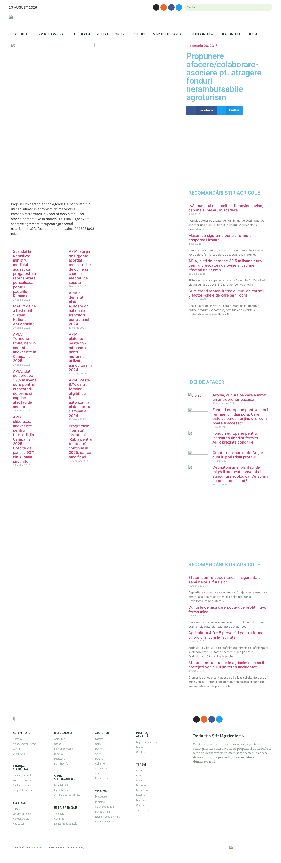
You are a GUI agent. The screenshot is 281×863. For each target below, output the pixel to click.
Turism (252, 34)
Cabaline (100, 763)
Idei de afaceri (81, 34)
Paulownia (59, 758)
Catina (57, 744)
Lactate (99, 739)
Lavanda (58, 753)
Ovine (98, 753)
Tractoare (59, 813)
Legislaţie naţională (146, 742)
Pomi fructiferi (61, 763)
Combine (59, 818)
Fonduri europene (22, 780)
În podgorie (101, 797)
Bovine (98, 748)
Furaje (16, 808)
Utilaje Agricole (230, 34)
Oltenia (140, 805)
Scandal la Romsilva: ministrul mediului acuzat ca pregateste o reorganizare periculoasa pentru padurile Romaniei (24, 273)
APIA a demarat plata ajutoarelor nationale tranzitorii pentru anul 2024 (79, 308)
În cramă (100, 801)
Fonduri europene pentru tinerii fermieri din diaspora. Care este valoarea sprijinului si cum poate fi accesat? (240, 416)
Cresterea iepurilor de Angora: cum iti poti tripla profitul (239, 455)
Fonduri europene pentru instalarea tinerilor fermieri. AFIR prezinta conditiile (236, 437)
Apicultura (59, 739)
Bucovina (141, 775)
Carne (98, 744)
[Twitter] (179, 7)
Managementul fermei (24, 744)
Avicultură (100, 773)
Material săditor (62, 785)
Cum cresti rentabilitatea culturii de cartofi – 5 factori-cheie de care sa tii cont (227, 293)
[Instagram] (156, 7)
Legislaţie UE (143, 747)
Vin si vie (120, 34)
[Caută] (267, 7)
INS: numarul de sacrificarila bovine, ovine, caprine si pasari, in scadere (225, 208)
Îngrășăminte (61, 790)
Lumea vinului (102, 811)
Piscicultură (101, 778)
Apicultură (101, 768)
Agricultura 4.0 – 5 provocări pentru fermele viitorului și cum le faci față (227, 635)
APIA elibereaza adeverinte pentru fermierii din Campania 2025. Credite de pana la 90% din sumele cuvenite (23, 439)
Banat (139, 770)
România (18, 739)
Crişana (140, 780)
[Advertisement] (53, 162)
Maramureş (142, 790)
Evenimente (19, 753)
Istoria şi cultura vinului (108, 816)
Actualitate (22, 34)
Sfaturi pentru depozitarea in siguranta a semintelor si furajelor (224, 579)
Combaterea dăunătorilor (67, 795)
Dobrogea (141, 785)
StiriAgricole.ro (39, 847)
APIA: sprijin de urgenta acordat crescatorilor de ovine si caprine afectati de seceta (80, 267)
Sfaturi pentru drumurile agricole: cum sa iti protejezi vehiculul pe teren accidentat (226, 664)
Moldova (140, 795)
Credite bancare (21, 785)
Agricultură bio (21, 818)
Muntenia (141, 800)
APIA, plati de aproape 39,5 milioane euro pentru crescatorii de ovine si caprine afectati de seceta (25, 389)
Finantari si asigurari (51, 34)
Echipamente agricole (65, 823)
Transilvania (142, 810)
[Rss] (163, 7)
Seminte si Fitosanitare (168, 34)
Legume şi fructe (22, 813)
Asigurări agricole (22, 790)
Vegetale (103, 34)
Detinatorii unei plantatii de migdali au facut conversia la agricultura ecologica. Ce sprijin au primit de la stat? (240, 474)
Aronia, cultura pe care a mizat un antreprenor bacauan (239, 397)
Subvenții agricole (22, 775)
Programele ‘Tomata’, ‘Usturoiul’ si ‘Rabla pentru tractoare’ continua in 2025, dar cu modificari (80, 441)
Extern (16, 748)
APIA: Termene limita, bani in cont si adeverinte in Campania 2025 (24, 347)
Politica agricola (202, 34)
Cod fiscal (141, 752)
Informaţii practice (105, 821)
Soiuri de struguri (104, 806)
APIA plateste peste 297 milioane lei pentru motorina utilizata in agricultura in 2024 (80, 352)
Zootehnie (139, 34)
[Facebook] (171, 7)
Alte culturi (19, 823)
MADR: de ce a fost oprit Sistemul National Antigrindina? (24, 315)
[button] (201, 110)
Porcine (99, 758)
